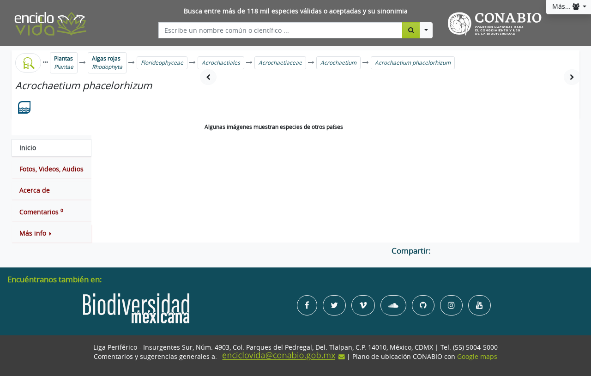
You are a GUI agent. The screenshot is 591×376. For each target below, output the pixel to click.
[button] (51, 233)
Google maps (477, 356)
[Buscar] (411, 30)
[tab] (51, 148)
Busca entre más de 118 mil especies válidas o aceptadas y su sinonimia (296, 11)
